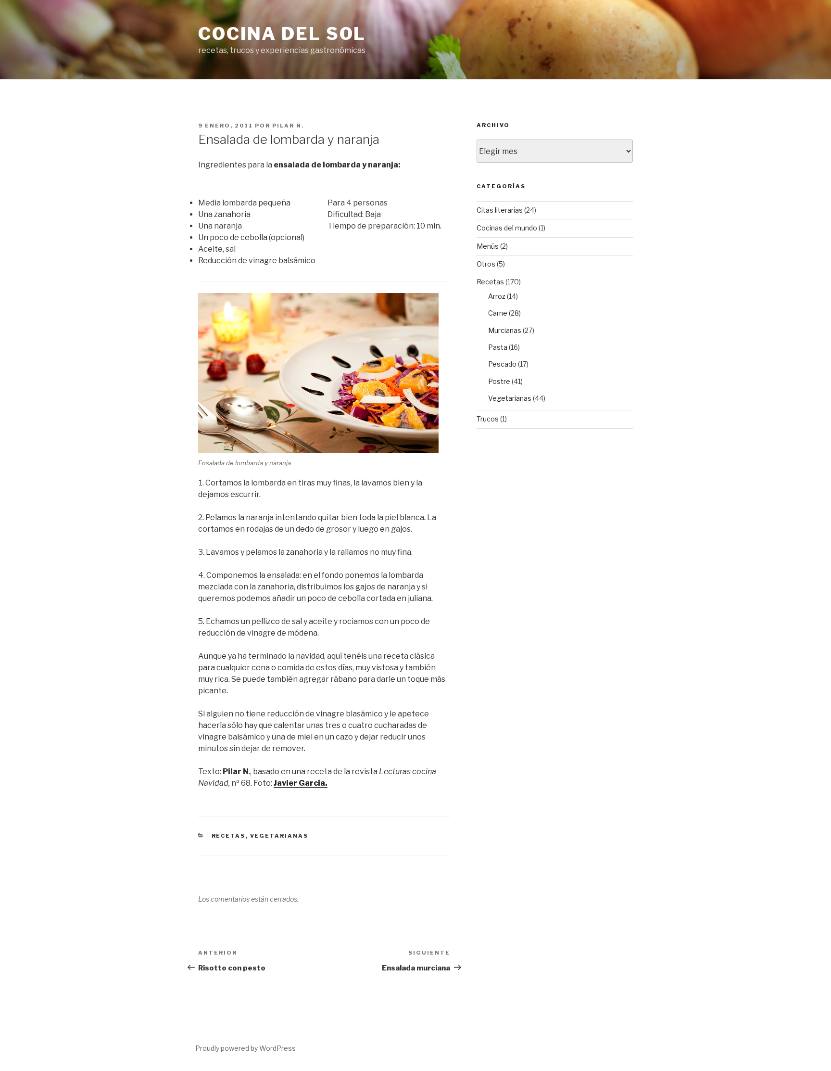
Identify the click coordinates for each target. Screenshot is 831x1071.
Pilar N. (288, 125)
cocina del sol (282, 33)
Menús (488, 246)
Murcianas (504, 330)
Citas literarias (500, 210)
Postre (499, 381)
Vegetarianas (279, 835)
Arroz (496, 296)
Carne (497, 313)
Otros (486, 264)
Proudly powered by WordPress (245, 1048)
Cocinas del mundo (507, 228)
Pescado (502, 364)
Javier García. (300, 783)
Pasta (497, 347)
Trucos (488, 419)
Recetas (229, 835)
